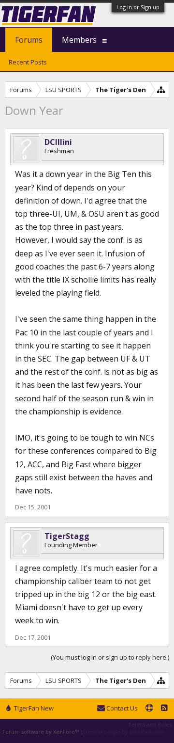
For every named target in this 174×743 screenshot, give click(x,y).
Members (79, 39)
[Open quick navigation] (161, 89)
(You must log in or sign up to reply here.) (110, 657)
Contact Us (121, 708)
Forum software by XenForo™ (41, 731)
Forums (29, 39)
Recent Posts (28, 62)
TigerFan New (33, 708)
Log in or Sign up (138, 7)
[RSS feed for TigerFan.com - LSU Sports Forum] (164, 708)
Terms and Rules (150, 724)
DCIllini (58, 142)
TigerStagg (66, 536)
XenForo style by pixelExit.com (124, 731)
